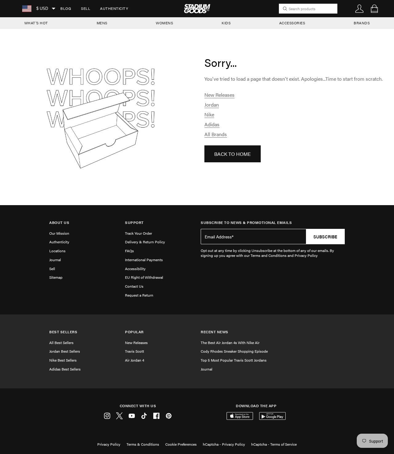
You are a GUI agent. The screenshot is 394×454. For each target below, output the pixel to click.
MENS (102, 23)
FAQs (129, 250)
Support (134, 222)
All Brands (215, 134)
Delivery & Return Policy (145, 242)
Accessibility (135, 268)
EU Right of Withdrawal (144, 277)
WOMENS (164, 23)
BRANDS (362, 23)
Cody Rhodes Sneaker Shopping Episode (234, 351)
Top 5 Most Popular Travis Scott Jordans (234, 360)
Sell (85, 8)
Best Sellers (63, 331)
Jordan (211, 104)
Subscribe (325, 236)
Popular (134, 331)
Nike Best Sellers (63, 360)
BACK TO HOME (232, 153)
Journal (55, 259)
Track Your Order (138, 233)
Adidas (211, 124)
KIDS (226, 23)
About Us (59, 222)
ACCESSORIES (292, 23)
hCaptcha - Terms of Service (274, 444)
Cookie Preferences (181, 444)
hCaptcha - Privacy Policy (224, 444)
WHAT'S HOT (36, 23)
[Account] (359, 9)
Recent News (214, 331)
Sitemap (55, 277)
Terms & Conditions (143, 444)
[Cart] (374, 9)
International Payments (144, 259)
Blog (65, 8)
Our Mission (59, 233)
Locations (57, 250)
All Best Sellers (61, 342)
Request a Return (139, 295)
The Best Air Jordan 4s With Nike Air (230, 342)
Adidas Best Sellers (65, 369)
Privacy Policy (108, 444)
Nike (209, 114)
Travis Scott (134, 351)
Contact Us (134, 286)
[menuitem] (65, 8)
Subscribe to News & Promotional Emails (246, 222)
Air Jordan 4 (134, 360)
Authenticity (114, 8)
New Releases (219, 94)
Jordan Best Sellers (64, 351)
